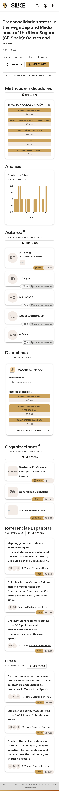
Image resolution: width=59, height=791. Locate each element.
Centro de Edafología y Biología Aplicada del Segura (33, 471)
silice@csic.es (30, 788)
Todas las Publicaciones (33, 430)
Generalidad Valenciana (33, 491)
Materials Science (30, 370)
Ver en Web (37, 64)
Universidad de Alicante (33, 510)
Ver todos (29, 243)
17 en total (22, 179)
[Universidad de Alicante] (21, 262)
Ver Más (8, 43)
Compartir (13, 64)
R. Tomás (9, 75)
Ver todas (29, 457)
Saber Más (29, 95)
